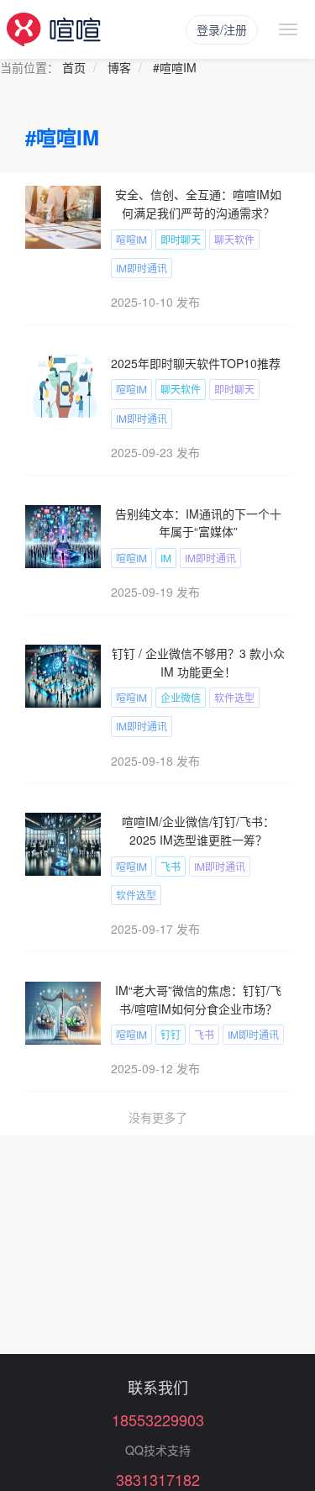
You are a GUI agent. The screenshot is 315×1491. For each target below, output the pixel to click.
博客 (119, 67)
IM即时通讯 (141, 268)
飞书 (170, 866)
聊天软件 (234, 239)
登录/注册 (222, 29)
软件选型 (234, 697)
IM (165, 558)
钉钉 (170, 1034)
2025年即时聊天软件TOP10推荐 (196, 363)
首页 (74, 67)
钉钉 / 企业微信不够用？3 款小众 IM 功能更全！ (198, 662)
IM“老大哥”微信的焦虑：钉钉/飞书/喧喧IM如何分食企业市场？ (198, 999)
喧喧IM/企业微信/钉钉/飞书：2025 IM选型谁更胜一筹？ (198, 830)
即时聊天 (180, 239)
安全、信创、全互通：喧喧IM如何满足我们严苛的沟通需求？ (198, 203)
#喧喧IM (175, 67)
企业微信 (180, 697)
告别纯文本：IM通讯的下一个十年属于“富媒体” (198, 522)
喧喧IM (131, 239)
